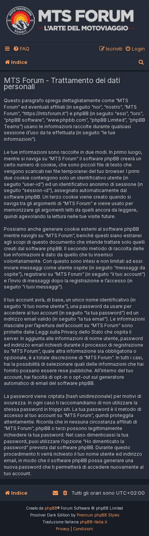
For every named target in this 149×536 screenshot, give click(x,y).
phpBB (51, 508)
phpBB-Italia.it (93, 522)
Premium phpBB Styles (98, 515)
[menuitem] (21, 48)
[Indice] (74, 20)
